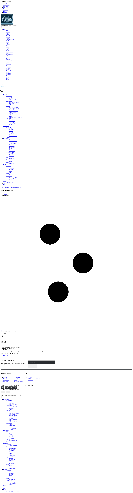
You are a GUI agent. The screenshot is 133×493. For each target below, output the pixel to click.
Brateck (7, 38)
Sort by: (2, 331)
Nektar (7, 62)
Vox (7, 78)
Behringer (8, 37)
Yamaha (8, 80)
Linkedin (8, 355)
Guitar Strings (12, 147)
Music (7, 162)
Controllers (8, 134)
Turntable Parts (12, 121)
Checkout (5, 7)
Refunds (15, 380)
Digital (10, 161)
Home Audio (6, 94)
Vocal (10, 167)
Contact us (5, 378)
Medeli (7, 58)
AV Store (30, 377)
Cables (4, 181)
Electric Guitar (12, 151)
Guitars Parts (11, 146)
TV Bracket (11, 133)
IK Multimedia (9, 52)
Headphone (11, 103)
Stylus (13, 122)
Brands (4, 29)
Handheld (11, 169)
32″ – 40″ (11, 132)
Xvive (7, 79)
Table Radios (12, 109)
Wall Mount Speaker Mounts (15, 117)
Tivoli (7, 77)
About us (5, 377)
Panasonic (8, 64)
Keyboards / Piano (10, 152)
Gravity (7, 50)
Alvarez (8, 32)
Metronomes (11, 156)
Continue (8, 392)
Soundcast (8, 73)
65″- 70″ (11, 128)
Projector (8, 137)
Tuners (7, 159)
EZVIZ (7, 47)
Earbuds (10, 104)
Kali (7, 53)
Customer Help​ (17, 377)
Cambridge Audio (10, 39)
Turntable (11, 119)
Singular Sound (9, 70)
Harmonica (11, 158)
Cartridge (14, 123)
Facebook (2, 355)
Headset (10, 171)
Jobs (4, 183)
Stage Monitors (12, 178)
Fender (7, 48)
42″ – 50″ (11, 131)
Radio (10, 116)
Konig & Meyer (9, 54)
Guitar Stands (12, 144)
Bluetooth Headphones (14, 102)
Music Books (12, 163)
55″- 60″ (11, 129)
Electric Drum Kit (13, 141)
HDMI (4, 184)
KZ (7, 55)
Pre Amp (11, 97)
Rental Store (30, 380)
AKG (7, 30)
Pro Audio (5, 164)
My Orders (5, 381)
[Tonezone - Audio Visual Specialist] (20, 24)
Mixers (7, 173)
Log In (4, 11)
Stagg (7, 75)
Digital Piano (12, 154)
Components (9, 118)
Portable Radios (12, 112)
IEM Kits (11, 179)
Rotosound (8, 67)
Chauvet (8, 43)
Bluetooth (11, 113)
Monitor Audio (9, 60)
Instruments (5, 138)
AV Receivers (9, 96)
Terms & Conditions (18, 381)
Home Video (6, 126)
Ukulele (10, 148)
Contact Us (5, 10)
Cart (4, 8)
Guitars (7, 142)
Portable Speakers (13, 114)
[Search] (1, 27)
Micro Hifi (11, 98)
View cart (3, 392)
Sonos (7, 72)
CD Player (11, 124)
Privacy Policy (17, 378)
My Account (6, 6)
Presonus (8, 65)
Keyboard (11, 153)
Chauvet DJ (8, 44)
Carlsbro (8, 40)
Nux (7, 63)
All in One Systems (13, 177)
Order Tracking (6, 5)
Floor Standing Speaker (14, 108)
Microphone (8, 166)
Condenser (11, 168)
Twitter (5, 355)
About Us (5, 3)
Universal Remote (13, 136)
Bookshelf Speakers (13, 107)
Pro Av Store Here (5, 187)
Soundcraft (8, 74)
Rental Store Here (16, 187)
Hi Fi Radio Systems (13, 111)
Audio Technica (9, 35)
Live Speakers (9, 176)
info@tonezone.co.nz (12, 349)
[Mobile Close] (1, 394)
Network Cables (9, 182)
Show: (2, 332)
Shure (7, 69)
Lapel (10, 172)
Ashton (7, 33)
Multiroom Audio (12, 99)
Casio (7, 42)
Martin (7, 57)
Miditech (8, 59)
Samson (8, 68)
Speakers (8, 106)
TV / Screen (8, 127)
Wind (7, 157)
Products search (4, 25)
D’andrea (8, 45)
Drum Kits (8, 139)
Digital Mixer (12, 174)
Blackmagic (8, 34)
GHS (7, 49)
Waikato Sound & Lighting (33, 378)
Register (5, 12)
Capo (10, 149)
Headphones (9, 101)
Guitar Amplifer (12, 143)
